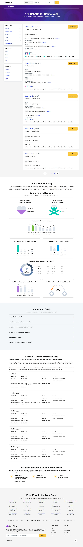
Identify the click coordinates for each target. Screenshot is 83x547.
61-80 (6, 57)
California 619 (41, 513)
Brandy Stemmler (42, 82)
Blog (52, 528)
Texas (6, 37)
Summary (8, 72)
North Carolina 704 (56, 513)
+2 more (44, 42)
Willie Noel (27, 82)
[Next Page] (57, 173)
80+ (6, 60)
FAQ (7, 78)
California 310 (12, 501)
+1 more (57, 38)
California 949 (56, 505)
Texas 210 (27, 513)
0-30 (6, 51)
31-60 (6, 54)
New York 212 (27, 501)
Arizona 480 (70, 509)
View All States (8, 43)
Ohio (6, 40)
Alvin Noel (27, 144)
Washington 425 (13, 509)
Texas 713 (70, 505)
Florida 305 (41, 501)
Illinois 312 (41, 505)
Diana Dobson (28, 50)
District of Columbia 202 (70, 501)
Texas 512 (41, 509)
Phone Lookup (67, 532)
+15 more (33, 53)
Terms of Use (39, 362)
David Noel (35, 50)
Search (43, 535)
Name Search (67, 528)
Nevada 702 (56, 501)
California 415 (12, 505)
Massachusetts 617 (56, 509)
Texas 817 (70, 513)
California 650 (27, 509)
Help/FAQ (53, 530)
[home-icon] (4, 6)
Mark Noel (33, 82)
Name (26, 2)
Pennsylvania (8, 31)
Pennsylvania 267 (12, 513)
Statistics (8, 75)
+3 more (52, 75)
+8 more (54, 46)
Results (7, 69)
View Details (72, 26)
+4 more (31, 86)
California (7, 34)
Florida (7, 28)
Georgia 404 (27, 505)
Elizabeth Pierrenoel (29, 115)
